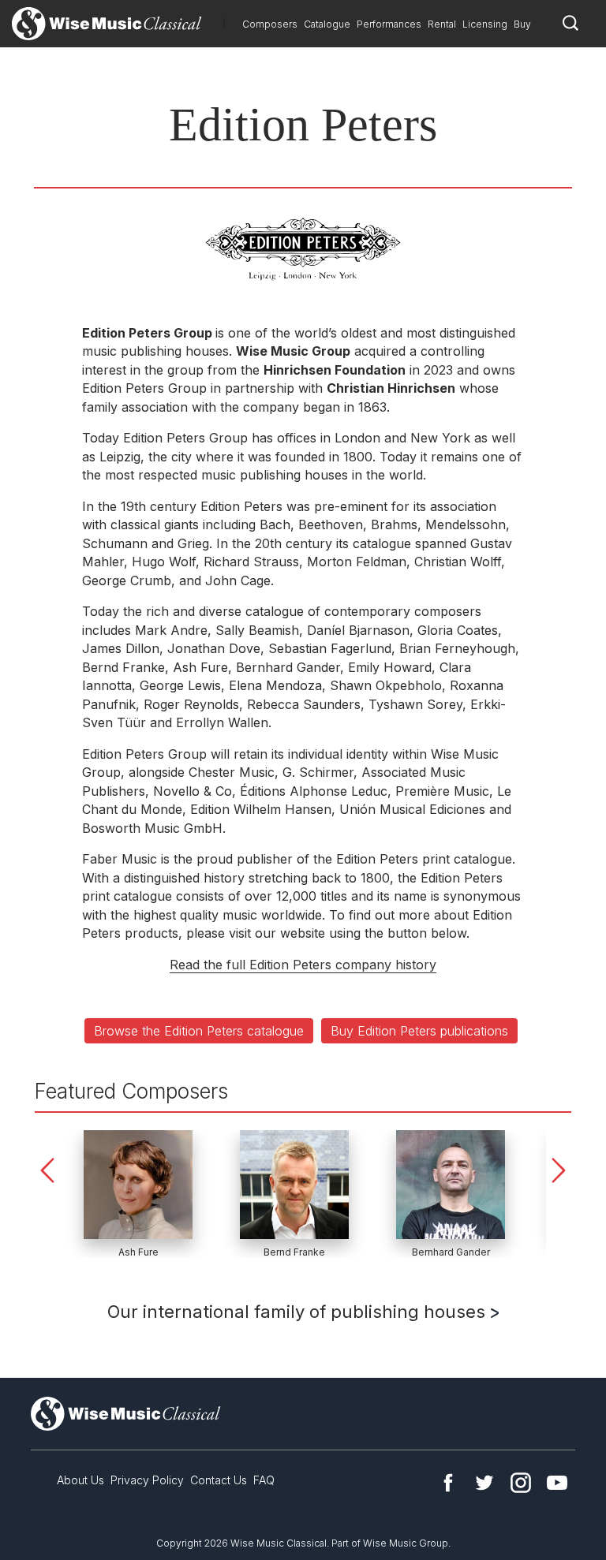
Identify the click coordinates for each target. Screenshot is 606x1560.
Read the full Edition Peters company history (303, 964)
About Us (80, 1480)
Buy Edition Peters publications (419, 1031)
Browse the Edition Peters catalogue (199, 1031)
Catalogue (327, 24)
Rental (442, 24)
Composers (269, 24)
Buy (522, 24)
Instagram (521, 1482)
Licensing (484, 24)
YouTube (557, 1482)
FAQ (264, 1480)
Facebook (448, 1482)
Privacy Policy (147, 1480)
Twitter (484, 1482)
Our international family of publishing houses (298, 1311)
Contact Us (218, 1480)
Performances (389, 24)
